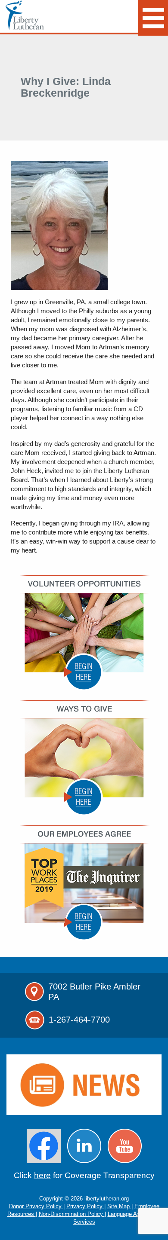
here (42, 1175)
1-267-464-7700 (79, 1019)
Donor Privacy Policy (36, 1206)
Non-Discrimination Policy (72, 1214)
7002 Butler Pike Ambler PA (94, 992)
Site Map (119, 1206)
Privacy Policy (85, 1206)
